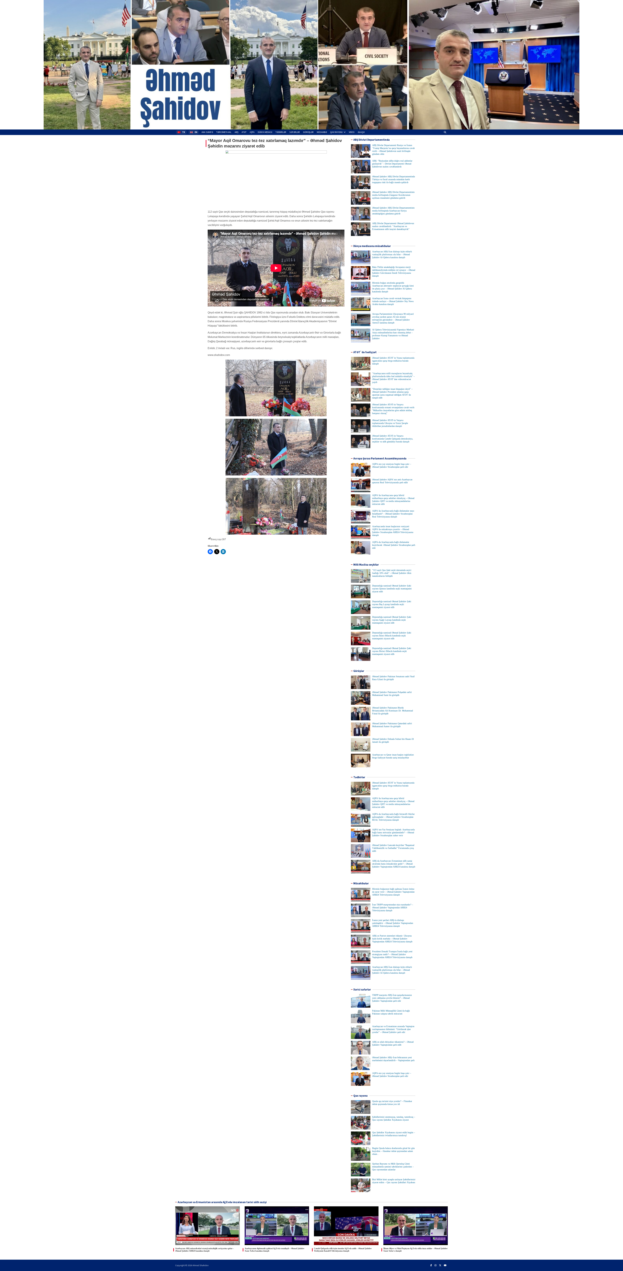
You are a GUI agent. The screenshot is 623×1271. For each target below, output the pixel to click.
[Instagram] (435, 1265)
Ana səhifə (207, 132)
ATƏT (244, 132)
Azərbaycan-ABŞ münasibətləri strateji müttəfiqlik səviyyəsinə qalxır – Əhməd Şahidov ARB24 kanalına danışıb (204, 1249)
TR (183, 132)
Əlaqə (361, 132)
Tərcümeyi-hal (223, 132)
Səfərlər (294, 132)
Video (351, 132)
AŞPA (252, 132)
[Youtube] (445, 1265)
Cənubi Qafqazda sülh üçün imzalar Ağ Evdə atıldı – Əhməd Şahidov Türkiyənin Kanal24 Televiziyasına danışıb (343, 1249)
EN (196, 132)
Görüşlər (308, 132)
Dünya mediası (265, 132)
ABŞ (236, 132)
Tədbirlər (280, 132)
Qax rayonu (336, 132)
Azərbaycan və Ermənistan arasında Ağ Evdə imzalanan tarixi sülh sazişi (222, 1202)
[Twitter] (440, 1265)
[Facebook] (431, 1265)
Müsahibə (322, 132)
